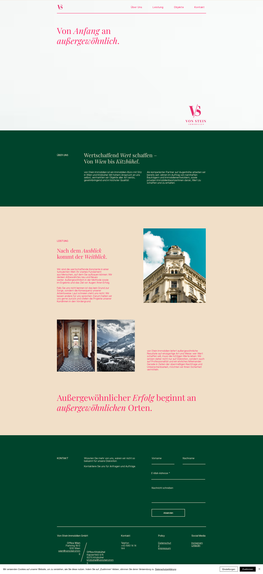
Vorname (157, 458)
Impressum (164, 548)
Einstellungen (228, 569)
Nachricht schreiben (162, 488)
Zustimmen (247, 569)
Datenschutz (164, 544)
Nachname (189, 458)
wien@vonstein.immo (69, 552)
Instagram (197, 542)
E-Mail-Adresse (159, 473)
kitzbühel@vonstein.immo (100, 561)
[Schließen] (259, 569)
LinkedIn (195, 545)
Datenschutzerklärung (165, 569)
